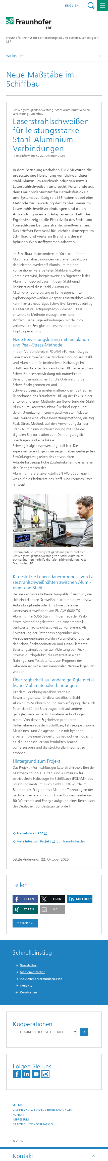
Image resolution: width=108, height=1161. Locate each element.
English (72, 5)
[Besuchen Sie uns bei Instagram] (45, 1074)
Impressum (21, 1119)
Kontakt (19, 1114)
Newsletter (28, 965)
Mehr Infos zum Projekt (34, 841)
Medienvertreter (32, 972)
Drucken (25, 923)
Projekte (26, 985)
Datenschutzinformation (33, 1124)
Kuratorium (28, 992)
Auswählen (84, 1032)
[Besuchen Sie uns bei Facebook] (17, 1074)
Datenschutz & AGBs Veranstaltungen (42, 1109)
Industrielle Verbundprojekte (41, 979)
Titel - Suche (91, 5)
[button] (25, 899)
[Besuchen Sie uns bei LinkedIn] (26, 1074)
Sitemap (18, 1105)
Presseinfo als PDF (30, 833)
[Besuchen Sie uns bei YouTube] (36, 1074)
